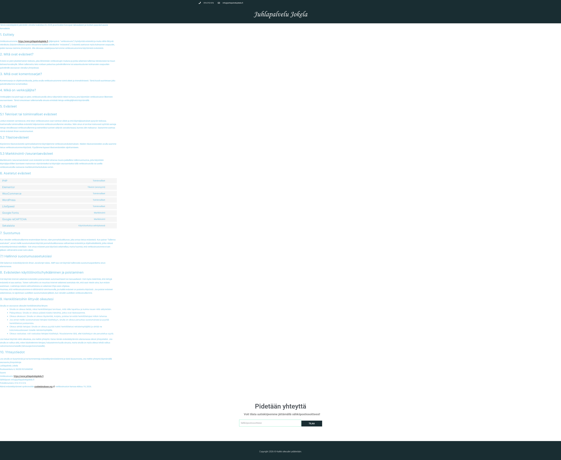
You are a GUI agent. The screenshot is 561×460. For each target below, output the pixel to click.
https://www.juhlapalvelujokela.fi (33, 41)
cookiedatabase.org (43, 386)
